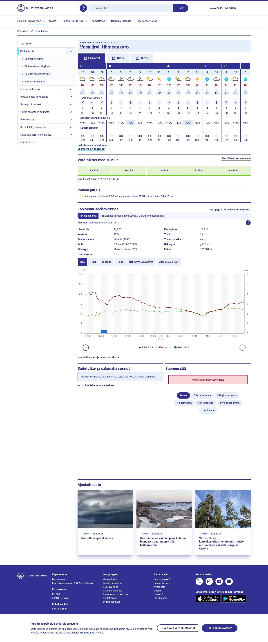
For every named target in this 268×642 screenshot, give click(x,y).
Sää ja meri (34, 21)
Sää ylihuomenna (227, 395)
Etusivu (21, 21)
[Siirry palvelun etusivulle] (45, 8)
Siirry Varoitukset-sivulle (236, 158)
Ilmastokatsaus (162, 583)
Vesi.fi (157, 590)
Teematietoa (97, 21)
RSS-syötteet (110, 586)
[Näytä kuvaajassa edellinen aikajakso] (86, 347)
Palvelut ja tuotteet (73, 21)
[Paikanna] (83, 8)
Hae (181, 8)
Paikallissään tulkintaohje (92, 145)
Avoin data (159, 586)
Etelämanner (160, 598)
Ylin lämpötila (184, 402)
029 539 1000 (59, 609)
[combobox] (132, 8)
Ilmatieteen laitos (147, 21)
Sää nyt (183, 395)
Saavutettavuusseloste (115, 594)
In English (230, 8)
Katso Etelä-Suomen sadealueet (96, 385)
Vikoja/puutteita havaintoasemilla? (230, 209)
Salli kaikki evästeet (219, 628)
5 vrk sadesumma (229, 402)
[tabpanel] (164, 102)
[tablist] (164, 58)
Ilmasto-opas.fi (162, 579)
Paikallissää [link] (41, 31)
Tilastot (51, 21)
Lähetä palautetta (112, 583)
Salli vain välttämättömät (178, 628)
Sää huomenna (202, 395)
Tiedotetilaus (110, 598)
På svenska (215, 8)
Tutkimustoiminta (121, 21)
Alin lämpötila (205, 402)
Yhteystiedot (110, 579)
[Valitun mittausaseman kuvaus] (248, 222)
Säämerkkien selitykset (91, 148)
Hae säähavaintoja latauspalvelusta (98, 357)
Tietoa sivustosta (112, 590)
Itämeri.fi (158, 594)
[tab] (91, 58)
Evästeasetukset (112, 601)
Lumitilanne (208, 410)
